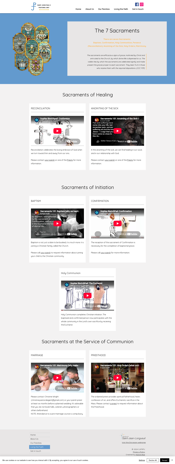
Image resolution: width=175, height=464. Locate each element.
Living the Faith (36, 447)
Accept (164, 460)
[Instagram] (141, 4)
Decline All (153, 460)
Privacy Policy (139, 452)
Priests (70, 160)
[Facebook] (137, 4)
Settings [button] (142, 460)
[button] (121, 8)
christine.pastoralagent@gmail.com (47, 400)
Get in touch (35, 451)
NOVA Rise (140, 455)
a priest (113, 403)
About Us (34, 439)
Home (33, 435)
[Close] (172, 460)
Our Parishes (36, 443)
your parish (50, 160)
